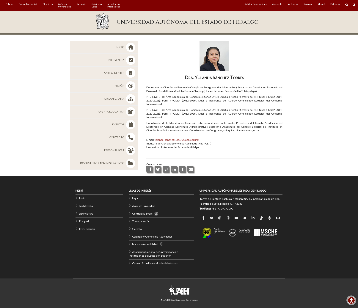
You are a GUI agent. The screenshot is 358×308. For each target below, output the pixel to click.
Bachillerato (86, 205)
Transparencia (140, 221)
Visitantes (335, 4)
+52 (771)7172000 (222, 208)
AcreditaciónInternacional (113, 5)
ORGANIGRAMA (114, 98)
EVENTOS (118, 124)
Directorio (48, 4)
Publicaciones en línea (256, 4)
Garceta (137, 228)
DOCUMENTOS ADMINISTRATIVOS (102, 163)
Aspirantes (293, 4)
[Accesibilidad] (351, 300)
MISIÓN (120, 85)
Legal (135, 198)
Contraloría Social (143, 213)
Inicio (82, 198)
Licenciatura (86, 213)
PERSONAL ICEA (114, 150)
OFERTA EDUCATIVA (111, 111)
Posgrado (84, 221)
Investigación (87, 228)
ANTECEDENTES (114, 72)
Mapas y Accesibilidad (145, 244)
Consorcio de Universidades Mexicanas (155, 263)
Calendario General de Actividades (152, 236)
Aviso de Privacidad (143, 205)
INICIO (120, 47)
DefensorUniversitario (64, 5)
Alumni (321, 4)
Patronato (81, 4)
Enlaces (9, 4)
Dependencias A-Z (28, 4)
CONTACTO (117, 137)
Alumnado (277, 4)
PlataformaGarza (97, 5)
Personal (308, 4)
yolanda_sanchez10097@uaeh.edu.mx (177, 139)
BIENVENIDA (117, 59)
